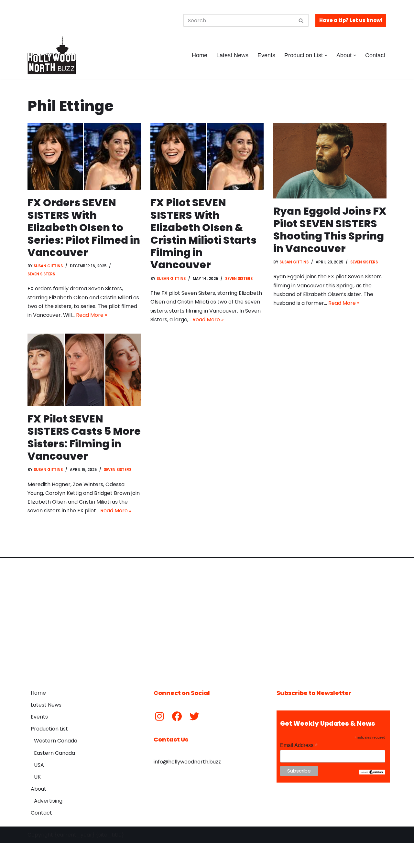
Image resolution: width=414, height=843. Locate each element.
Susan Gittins (48, 266)
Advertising (48, 801)
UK (37, 777)
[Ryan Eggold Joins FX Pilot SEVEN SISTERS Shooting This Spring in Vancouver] (330, 160)
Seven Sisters (41, 274)
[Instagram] (159, 716)
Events (266, 55)
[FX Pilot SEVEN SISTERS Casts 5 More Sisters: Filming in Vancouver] (84, 370)
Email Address (299, 745)
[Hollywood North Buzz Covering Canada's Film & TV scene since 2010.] (51, 55)
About (38, 789)
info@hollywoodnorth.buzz (187, 761)
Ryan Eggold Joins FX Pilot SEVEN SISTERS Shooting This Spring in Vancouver (330, 229)
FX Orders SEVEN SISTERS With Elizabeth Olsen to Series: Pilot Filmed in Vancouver (83, 227)
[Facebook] (177, 716)
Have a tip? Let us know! (350, 20)
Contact (375, 55)
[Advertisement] (207, 618)
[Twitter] (194, 716)
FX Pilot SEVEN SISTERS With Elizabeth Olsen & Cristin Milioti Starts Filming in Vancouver (203, 233)
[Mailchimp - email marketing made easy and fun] (372, 772)
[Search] (301, 20)
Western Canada (55, 740)
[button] (325, 55)
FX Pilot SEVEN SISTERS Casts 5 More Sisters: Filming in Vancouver (84, 437)
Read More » (91, 315)
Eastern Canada (54, 753)
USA (39, 765)
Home (199, 55)
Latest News (232, 55)
